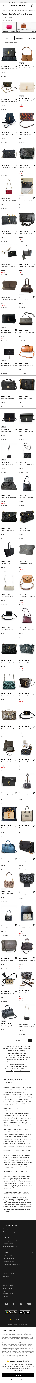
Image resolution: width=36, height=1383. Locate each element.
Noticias (5, 1296)
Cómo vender (7, 1256)
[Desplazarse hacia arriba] (30, 1040)
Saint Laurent (11, 10)
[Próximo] (23, 1040)
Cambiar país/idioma (18, 1380)
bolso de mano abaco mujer (17, 1062)
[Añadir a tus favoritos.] (16, 66)
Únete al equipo (8, 1294)
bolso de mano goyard (17, 1055)
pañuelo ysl (25, 1069)
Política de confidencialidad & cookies (17, 1324)
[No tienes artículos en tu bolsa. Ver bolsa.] (32, 5)
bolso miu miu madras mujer (17, 1060)
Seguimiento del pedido (10, 1241)
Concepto (6, 1229)
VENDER (5, 1252)
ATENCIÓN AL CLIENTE (10, 1270)
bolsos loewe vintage (10, 1046)
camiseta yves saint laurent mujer (18, 1071)
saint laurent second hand (17, 1053)
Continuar (18, 1375)
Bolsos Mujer (22, 10)
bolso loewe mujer (24, 1048)
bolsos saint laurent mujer (17, 1051)
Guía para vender (8, 1261)
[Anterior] (13, 1040)
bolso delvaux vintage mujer (17, 1066)
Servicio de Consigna (10, 1232)
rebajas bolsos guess (17, 1064)
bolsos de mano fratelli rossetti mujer (17, 1057)
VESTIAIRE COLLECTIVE (10, 1282)
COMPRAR (6, 1238)
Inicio (3, 10)
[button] (32, 5)
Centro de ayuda (8, 1273)
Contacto (6, 1276)
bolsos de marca (25, 1046)
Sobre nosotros (8, 1285)
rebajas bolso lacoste (12, 1069)
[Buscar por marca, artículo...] (3, 5)
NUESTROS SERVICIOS (10, 1226)
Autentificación (8, 1244)
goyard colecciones (10, 1048)
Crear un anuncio (8, 1258)
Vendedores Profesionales (11, 1264)
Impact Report (7, 1291)
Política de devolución (10, 1246)
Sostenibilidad (7, 1288)
